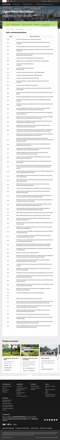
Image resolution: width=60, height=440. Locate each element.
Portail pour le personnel (46, 428)
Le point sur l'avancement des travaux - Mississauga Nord (29, 75)
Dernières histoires (35, 386)
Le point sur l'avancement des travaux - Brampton (27, 78)
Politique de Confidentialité (22, 428)
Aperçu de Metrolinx (6, 386)
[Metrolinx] (6, 414)
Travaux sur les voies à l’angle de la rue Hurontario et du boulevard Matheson (33, 188)
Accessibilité (19, 386)
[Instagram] (52, 420)
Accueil (7, 24)
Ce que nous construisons (27, 24)
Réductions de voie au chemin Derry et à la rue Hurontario (29, 298)
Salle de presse (5, 390)
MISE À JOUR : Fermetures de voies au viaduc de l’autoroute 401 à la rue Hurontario (34, 212)
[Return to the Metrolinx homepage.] (6, 4)
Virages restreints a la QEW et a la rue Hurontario (27, 85)
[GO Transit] (4, 424)
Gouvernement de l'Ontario (19, 416)
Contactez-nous (34, 428)
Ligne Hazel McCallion (19, 29)
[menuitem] (16, 4)
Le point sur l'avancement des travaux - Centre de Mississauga (30, 72)
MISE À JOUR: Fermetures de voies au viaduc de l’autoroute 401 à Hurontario (33, 215)
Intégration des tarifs (7, 403)
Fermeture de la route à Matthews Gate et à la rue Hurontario (30, 58)
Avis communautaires (45, 24)
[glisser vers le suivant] (58, 356)
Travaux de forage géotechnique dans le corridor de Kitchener (30, 292)
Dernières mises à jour (15, 24)
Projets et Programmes (10, 29)
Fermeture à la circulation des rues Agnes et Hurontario (28, 39)
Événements (36, 24)
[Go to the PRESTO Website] (14, 1)
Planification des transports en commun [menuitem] (44, 4)
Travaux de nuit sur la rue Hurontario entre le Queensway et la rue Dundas (32, 314)
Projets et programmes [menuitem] (28, 4)
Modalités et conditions (8, 428)
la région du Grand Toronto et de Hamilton (17, 418)
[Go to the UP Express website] (11, 1)
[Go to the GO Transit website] (8, 1)
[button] (8, 1)
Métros (46, 392)
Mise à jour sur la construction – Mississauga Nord (27, 252)
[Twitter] (50, 420)
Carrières (4, 388)
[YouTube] (47, 420)
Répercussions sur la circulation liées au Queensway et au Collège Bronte (32, 60)
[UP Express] (9, 424)
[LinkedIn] (54, 420)
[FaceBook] (45, 420)
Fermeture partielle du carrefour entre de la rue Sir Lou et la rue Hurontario (32, 46)
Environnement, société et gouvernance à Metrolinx (22, 390)
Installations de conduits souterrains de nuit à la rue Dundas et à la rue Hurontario (34, 272)
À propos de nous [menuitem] (16, 4)
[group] (16, 4)
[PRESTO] (15, 424)
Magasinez (4, 391)
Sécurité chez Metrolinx (22, 396)
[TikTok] (57, 420)
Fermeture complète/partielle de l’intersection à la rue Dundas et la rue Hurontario (34, 96)
